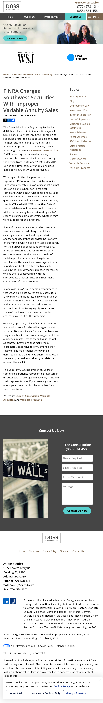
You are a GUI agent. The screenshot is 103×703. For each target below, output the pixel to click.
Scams (73, 154)
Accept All (16, 693)
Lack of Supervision (27, 396)
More (96, 16)
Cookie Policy (45, 645)
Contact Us (75, 16)
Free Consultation (87, 2)
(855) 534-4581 (88, 10)
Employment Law (79, 105)
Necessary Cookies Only (45, 693)
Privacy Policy (50, 551)
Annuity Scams (77, 96)
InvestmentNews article (43, 150)
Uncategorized (78, 158)
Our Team (29, 16)
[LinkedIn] (6, 601)
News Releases (77, 132)
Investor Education (80, 114)
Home (10, 16)
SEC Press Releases (80, 141)
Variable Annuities (80, 163)
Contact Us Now (15, 38)
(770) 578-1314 (88, 6)
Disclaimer (34, 551)
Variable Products (31, 399)
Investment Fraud (79, 110)
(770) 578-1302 (18, 589)
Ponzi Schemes (78, 136)
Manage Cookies (66, 645)
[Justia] (13, 601)
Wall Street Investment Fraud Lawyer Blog (32, 74)
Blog (72, 101)
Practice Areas (52, 16)
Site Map (64, 551)
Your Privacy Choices (23, 645)
